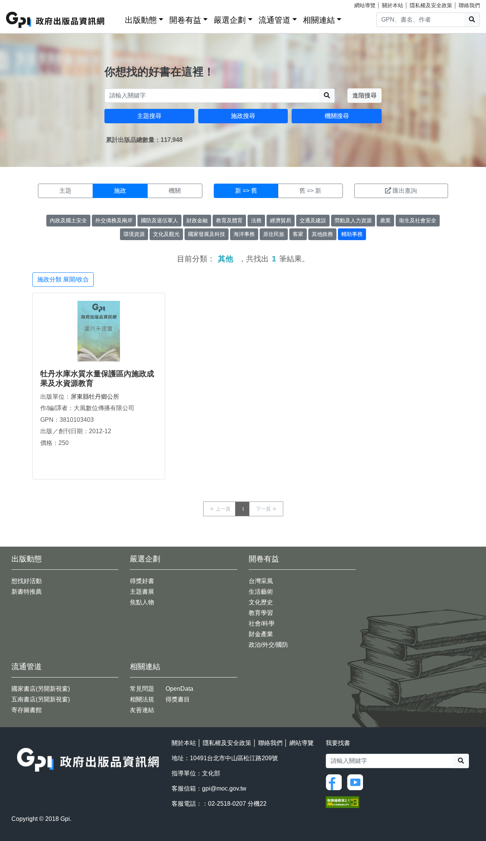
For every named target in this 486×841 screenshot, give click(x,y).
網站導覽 (365, 5)
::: (116, 18)
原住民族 (273, 234)
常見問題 (142, 688)
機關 (175, 190)
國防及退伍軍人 (159, 220)
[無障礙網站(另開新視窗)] (342, 802)
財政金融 (197, 220)
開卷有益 (185, 20)
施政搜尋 (243, 116)
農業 (385, 220)
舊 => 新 (310, 190)
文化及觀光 (166, 234)
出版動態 (141, 20)
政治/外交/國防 (268, 644)
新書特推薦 (26, 591)
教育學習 (261, 613)
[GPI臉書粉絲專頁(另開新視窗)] (336, 782)
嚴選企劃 (230, 20)
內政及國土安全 (68, 220)
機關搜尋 (337, 116)
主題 (65, 190)
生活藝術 (261, 591)
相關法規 (142, 699)
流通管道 (274, 20)
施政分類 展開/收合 (63, 279)
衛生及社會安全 (417, 220)
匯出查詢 (405, 190)
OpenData (179, 688)
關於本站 (392, 5)
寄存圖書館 (26, 710)
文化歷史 (261, 602)
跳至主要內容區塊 (21, 4)
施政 (120, 190)
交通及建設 (313, 220)
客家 (298, 234)
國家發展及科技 (206, 234)
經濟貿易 (280, 220)
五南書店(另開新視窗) (40, 699)
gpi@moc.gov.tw (224, 788)
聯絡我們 (469, 5)
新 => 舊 (246, 190)
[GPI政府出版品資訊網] (55, 20)
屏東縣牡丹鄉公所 (95, 396)
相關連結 (319, 20)
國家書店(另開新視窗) (40, 688)
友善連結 (142, 710)
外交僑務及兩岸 (114, 220)
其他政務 (322, 234)
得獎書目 (178, 699)
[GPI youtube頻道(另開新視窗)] (357, 782)
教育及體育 (229, 220)
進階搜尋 (364, 95)
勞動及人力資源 (353, 220)
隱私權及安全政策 (431, 5)
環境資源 (134, 234)
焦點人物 (142, 602)
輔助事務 (352, 234)
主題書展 (142, 591)
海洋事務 (244, 234)
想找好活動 (26, 581)
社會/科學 (262, 623)
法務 (256, 220)
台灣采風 (261, 581)
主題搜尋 (149, 116)
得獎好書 (142, 581)
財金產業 (261, 634)
